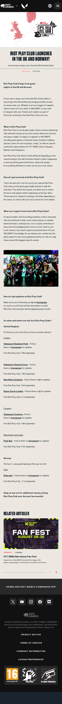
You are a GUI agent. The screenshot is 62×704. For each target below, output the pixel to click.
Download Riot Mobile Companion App (31, 587)
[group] (31, 543)
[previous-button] (50, 572)
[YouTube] (22, 602)
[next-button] (56, 572)
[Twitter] (13, 602)
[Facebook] (40, 602)
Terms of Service (31, 643)
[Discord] (49, 602)
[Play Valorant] (24, 6)
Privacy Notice (31, 634)
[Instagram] (31, 602)
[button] (26, 71)
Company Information (31, 651)
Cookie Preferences (31, 659)
